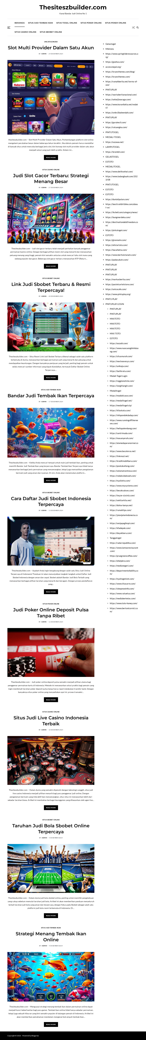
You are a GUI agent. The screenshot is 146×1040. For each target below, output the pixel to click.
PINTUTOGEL (112, 132)
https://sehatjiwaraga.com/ (118, 99)
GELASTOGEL (112, 156)
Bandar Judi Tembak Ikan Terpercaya (51, 395)
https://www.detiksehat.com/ (119, 171)
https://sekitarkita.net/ (121, 500)
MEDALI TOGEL (113, 137)
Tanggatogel (115, 538)
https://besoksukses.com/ (122, 490)
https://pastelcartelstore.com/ (120, 284)
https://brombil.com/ (115, 152)
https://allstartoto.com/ (117, 245)
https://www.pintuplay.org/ (118, 294)
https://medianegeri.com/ (122, 565)
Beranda (20, 23)
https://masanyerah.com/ (121, 438)
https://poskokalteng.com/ (122, 466)
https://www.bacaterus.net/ (123, 451)
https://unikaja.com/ (119, 366)
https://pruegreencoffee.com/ (123, 556)
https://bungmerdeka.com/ (118, 217)
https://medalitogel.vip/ (121, 405)
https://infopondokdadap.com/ (124, 415)
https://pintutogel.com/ (116, 230)
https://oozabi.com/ (119, 343)
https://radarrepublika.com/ (123, 543)
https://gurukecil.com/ (116, 122)
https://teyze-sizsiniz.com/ (122, 495)
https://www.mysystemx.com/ (124, 485)
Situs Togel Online (66, 23)
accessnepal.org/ (113, 67)
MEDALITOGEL (113, 166)
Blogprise (35, 1036)
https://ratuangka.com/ (116, 127)
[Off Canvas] (8, 28)
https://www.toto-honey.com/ (123, 603)
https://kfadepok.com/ (120, 528)
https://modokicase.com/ (121, 395)
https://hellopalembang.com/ (123, 428)
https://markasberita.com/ (118, 279)
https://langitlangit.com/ (121, 385)
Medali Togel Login (118, 376)
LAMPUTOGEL (113, 147)
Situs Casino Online (25, 32)
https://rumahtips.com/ (120, 510)
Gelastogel (111, 44)
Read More (51, 157)
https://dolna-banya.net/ (121, 505)
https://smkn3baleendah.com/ (120, 112)
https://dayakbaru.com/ (121, 533)
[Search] (138, 27)
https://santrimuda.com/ (121, 433)
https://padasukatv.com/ (117, 259)
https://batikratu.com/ (120, 371)
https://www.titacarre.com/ (123, 583)
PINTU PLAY (111, 299)
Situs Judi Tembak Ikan (40, 23)
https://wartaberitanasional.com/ (121, 94)
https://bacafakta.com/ (116, 250)
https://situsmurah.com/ (121, 356)
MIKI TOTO (115, 333)
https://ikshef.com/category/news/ (122, 212)
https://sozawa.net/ (115, 142)
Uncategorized (51, 41)
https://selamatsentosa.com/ (123, 471)
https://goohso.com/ (115, 62)
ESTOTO (109, 161)
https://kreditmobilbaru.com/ (123, 461)
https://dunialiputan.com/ (117, 199)
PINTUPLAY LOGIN (115, 304)
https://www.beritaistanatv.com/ (121, 255)
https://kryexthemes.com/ (118, 76)
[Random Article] (133, 27)
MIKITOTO (115, 318)
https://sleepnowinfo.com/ (122, 588)
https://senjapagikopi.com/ (122, 523)
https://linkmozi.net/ (119, 456)
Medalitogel (115, 390)
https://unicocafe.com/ (116, 289)
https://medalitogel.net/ (121, 400)
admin (44, 54)
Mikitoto (110, 49)
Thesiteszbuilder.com (73, 7)
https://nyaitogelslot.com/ (122, 578)
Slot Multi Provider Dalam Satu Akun (51, 47)
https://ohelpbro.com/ (120, 561)
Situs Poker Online (91, 23)
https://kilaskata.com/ (120, 410)
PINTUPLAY (111, 89)
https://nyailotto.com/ (120, 480)
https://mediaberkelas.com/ (123, 598)
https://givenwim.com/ (116, 240)
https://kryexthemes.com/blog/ (120, 71)
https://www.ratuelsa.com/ (122, 593)
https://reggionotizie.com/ (122, 381)
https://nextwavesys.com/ (122, 361)
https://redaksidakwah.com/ (123, 475)
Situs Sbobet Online (51, 32)
